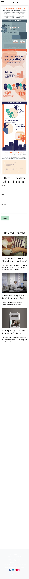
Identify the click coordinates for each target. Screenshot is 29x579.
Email (3, 195)
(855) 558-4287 (17, 556)
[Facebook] (10, 570)
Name (3, 185)
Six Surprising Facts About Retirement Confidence (14, 331)
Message (4, 204)
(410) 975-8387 (16, 554)
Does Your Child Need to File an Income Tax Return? (14, 259)
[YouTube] (16, 570)
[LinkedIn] (13, 570)
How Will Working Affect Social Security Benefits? (13, 296)
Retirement (14, 577)
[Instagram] (18, 570)
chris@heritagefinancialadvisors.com (14, 567)
